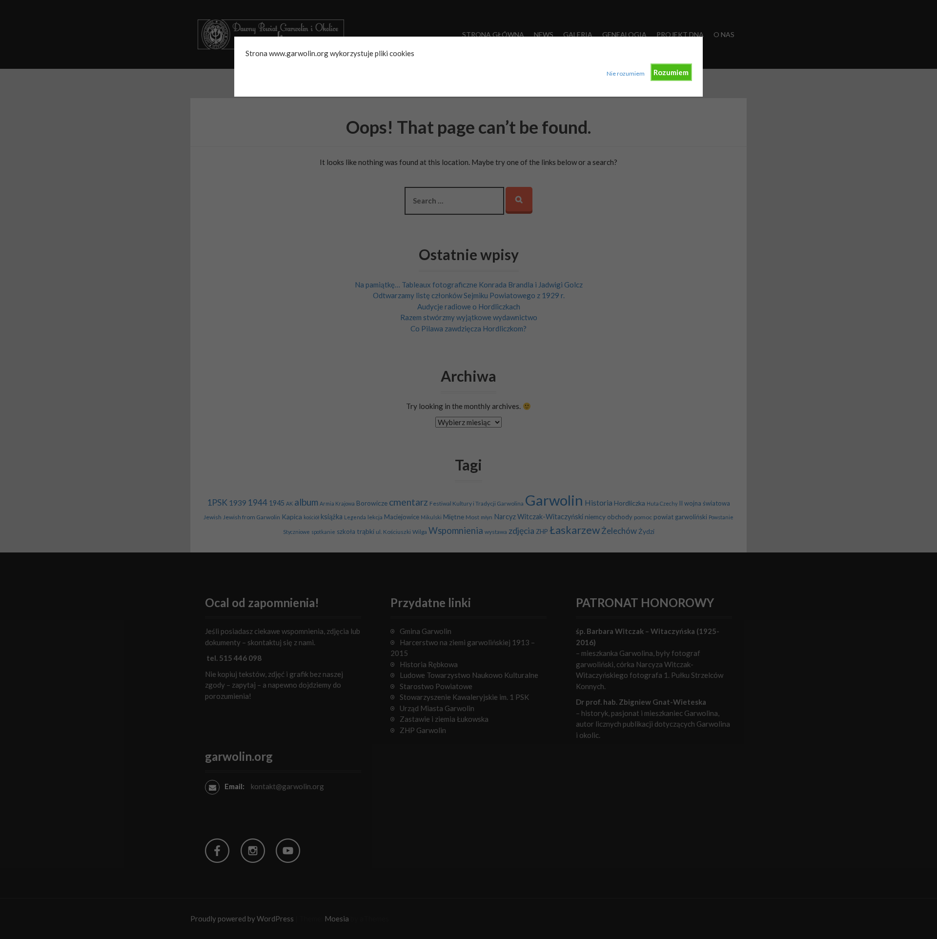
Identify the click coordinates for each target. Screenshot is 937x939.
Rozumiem (671, 72)
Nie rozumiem (626, 73)
